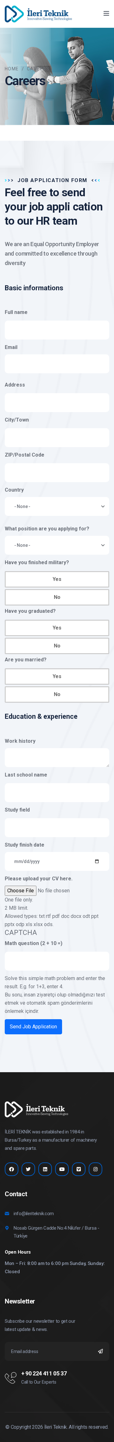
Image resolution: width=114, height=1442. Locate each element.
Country (14, 490)
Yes (57, 579)
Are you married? (26, 660)
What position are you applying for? (47, 529)
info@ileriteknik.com (34, 1213)
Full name (16, 312)
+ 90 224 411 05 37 (44, 1373)
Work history (20, 741)
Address (15, 385)
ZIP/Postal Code (24, 455)
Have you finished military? (37, 562)
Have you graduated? (30, 611)
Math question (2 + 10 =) (33, 943)
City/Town (17, 420)
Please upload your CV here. (39, 879)
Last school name (26, 775)
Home (12, 68)
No (57, 597)
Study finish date (24, 845)
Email (11, 347)
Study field (17, 810)
